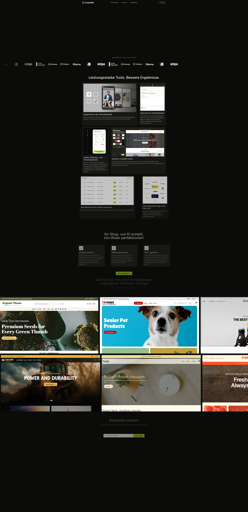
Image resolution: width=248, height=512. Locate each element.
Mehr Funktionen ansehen (123, 228)
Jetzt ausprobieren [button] (123, 272)
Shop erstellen (139, 435)
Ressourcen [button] (124, 2)
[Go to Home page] (88, 2)
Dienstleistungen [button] (114, 2)
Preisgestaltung (133, 2)
